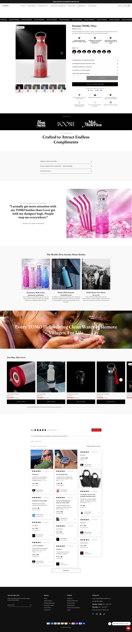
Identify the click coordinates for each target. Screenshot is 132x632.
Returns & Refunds (72, 600)
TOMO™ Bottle (67, 627)
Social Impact (48, 600)
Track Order (47, 607)
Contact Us (47, 610)
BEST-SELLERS (32, 6)
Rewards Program (49, 605)
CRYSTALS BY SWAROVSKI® (58, 6)
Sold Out (102, 78)
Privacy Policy (71, 603)
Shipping (69, 598)
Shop (45, 598)
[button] (61, 53)
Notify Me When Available (95, 84)
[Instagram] (96, 614)
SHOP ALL (23, 6)
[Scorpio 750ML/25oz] (19, 88)
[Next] (65, 89)
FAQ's (69, 610)
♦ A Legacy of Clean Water (81, 70)
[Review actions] (51, 471)
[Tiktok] (104, 614)
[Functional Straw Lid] (81, 377)
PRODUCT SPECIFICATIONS (48, 161)
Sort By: (89, 446)
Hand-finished (57, 20)
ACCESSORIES (80, 6)
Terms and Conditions (73, 607)
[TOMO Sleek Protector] (21, 377)
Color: (75, 48)
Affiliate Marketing (49, 603)
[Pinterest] (100, 614)
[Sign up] (30, 605)
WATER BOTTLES (42, 6)
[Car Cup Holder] (51, 377)
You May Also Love (16, 357)
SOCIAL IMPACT (92, 6)
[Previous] (17, 89)
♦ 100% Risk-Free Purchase (81, 73)
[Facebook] (93, 614)
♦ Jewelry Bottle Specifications (83, 60)
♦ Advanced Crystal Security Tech (83, 63)
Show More (44, 480)
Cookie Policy (71, 605)
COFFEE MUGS (71, 6)
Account (120, 6)
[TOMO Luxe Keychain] (111, 377)
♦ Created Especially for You (82, 67)
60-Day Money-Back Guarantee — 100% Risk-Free (56, 166)
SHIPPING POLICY (45, 171)
